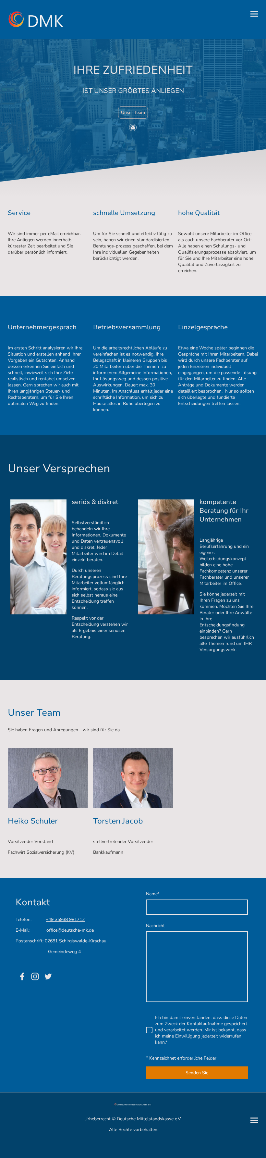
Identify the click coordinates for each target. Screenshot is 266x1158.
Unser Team (133, 112)
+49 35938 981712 (65, 919)
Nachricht (155, 926)
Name (153, 894)
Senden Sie (197, 1073)
